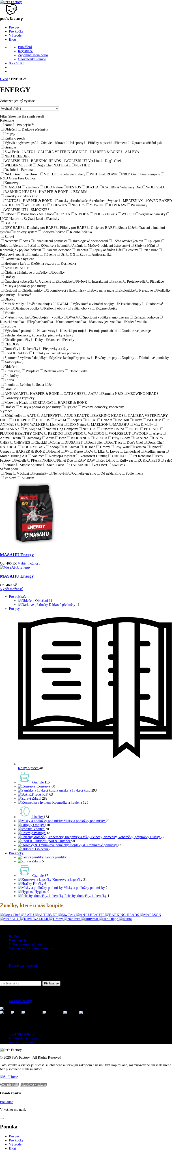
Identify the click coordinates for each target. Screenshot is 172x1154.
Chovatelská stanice (32, 59)
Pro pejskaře (17, 596)
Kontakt (14, 936)
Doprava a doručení (23, 965)
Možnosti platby (20, 1001)
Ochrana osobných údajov (27, 944)
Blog (12, 1148)
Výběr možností (29, 563)
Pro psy (14, 609)
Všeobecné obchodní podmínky (31, 948)
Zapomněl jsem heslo (33, 55)
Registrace (25, 51)
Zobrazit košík (9, 1084)
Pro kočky (16, 853)
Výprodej (15, 1144)
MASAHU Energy (17, 554)
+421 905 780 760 (22, 1034)
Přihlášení (25, 47)
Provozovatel (18, 940)
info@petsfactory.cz (23, 1038)
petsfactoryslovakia (22, 1042)
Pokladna (6, 1102)
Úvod (4, 79)
